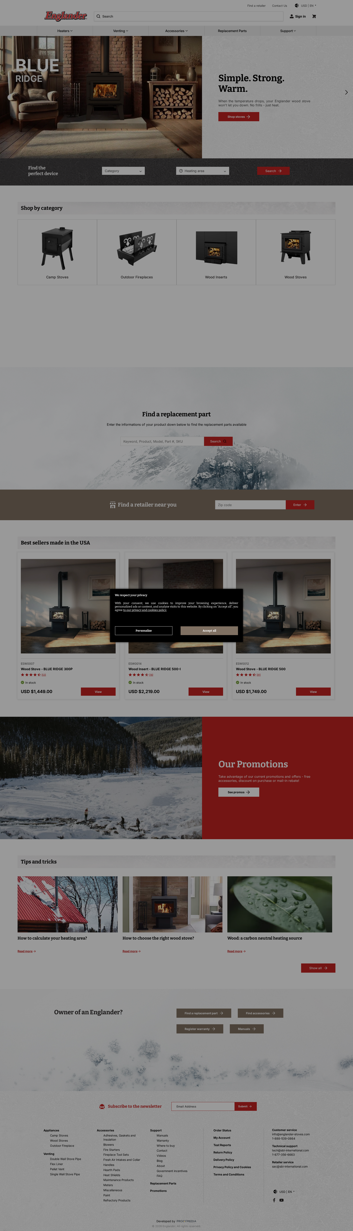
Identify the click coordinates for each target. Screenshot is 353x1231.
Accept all (209, 630)
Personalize (144, 630)
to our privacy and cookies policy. (145, 610)
